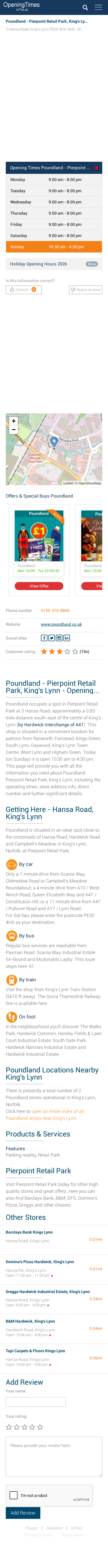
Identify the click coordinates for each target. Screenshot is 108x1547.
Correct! (26, 290)
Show (92, 264)
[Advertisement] (54, 102)
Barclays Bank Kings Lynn (29, 1232)
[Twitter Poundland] (51, 638)
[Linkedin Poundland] (66, 638)
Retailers (54, 1528)
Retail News (73, 1535)
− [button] (14, 429)
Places (32, 1528)
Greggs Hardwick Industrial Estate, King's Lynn (48, 1291)
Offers (76, 1528)
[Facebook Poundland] (44, 638)
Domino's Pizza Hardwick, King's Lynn (40, 1261)
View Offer (39, 586)
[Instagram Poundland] (59, 638)
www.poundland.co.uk (61, 624)
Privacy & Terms (38, 1535)
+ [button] (14, 421)
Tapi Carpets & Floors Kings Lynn (35, 1350)
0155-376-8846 (55, 610)
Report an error (89, 290)
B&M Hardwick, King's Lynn (30, 1321)
